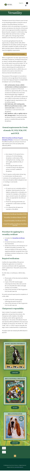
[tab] (15, 149)
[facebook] (15, 456)
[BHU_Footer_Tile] (15, 342)
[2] (15, 413)
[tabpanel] (15, 181)
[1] (15, 377)
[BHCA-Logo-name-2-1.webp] (8, 4)
